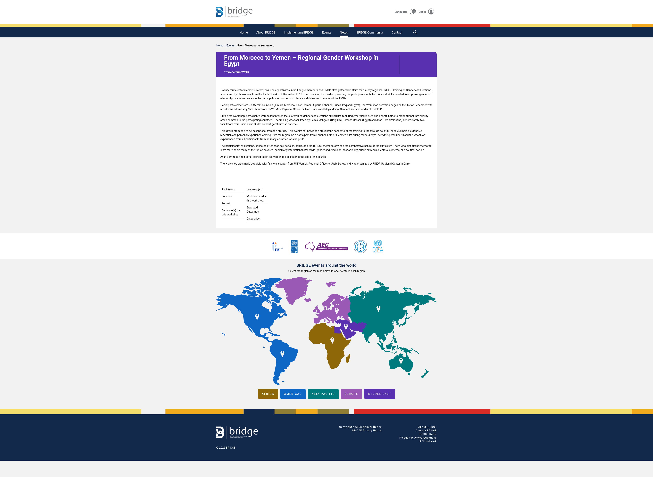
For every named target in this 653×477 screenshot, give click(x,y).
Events (326, 32)
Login (422, 11)
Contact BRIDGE (426, 430)
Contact (397, 32)
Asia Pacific (323, 393)
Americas (293, 393)
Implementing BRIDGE (299, 32)
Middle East (379, 393)
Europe (351, 393)
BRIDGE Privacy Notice (367, 430)
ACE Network (428, 441)
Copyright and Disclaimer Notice (360, 427)
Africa (268, 393)
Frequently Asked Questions (418, 437)
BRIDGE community (369, 32)
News (344, 32)
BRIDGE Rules (428, 434)
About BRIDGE (265, 32)
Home (244, 32)
